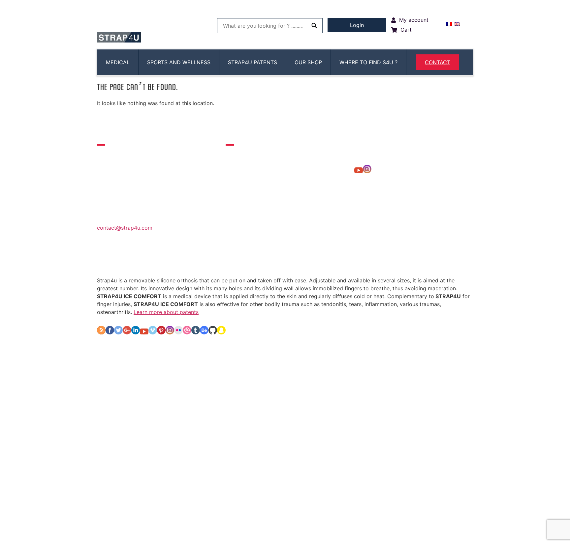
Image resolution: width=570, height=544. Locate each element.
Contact (437, 62)
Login (357, 25)
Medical (118, 62)
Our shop (308, 62)
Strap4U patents (252, 62)
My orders (236, 259)
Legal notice (325, 259)
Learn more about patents (166, 312)
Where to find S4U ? (368, 62)
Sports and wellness (178, 62)
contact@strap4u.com (124, 227)
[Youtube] (358, 171)
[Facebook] (110, 332)
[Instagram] (367, 171)
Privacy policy (280, 259)
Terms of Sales (371, 259)
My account (195, 259)
